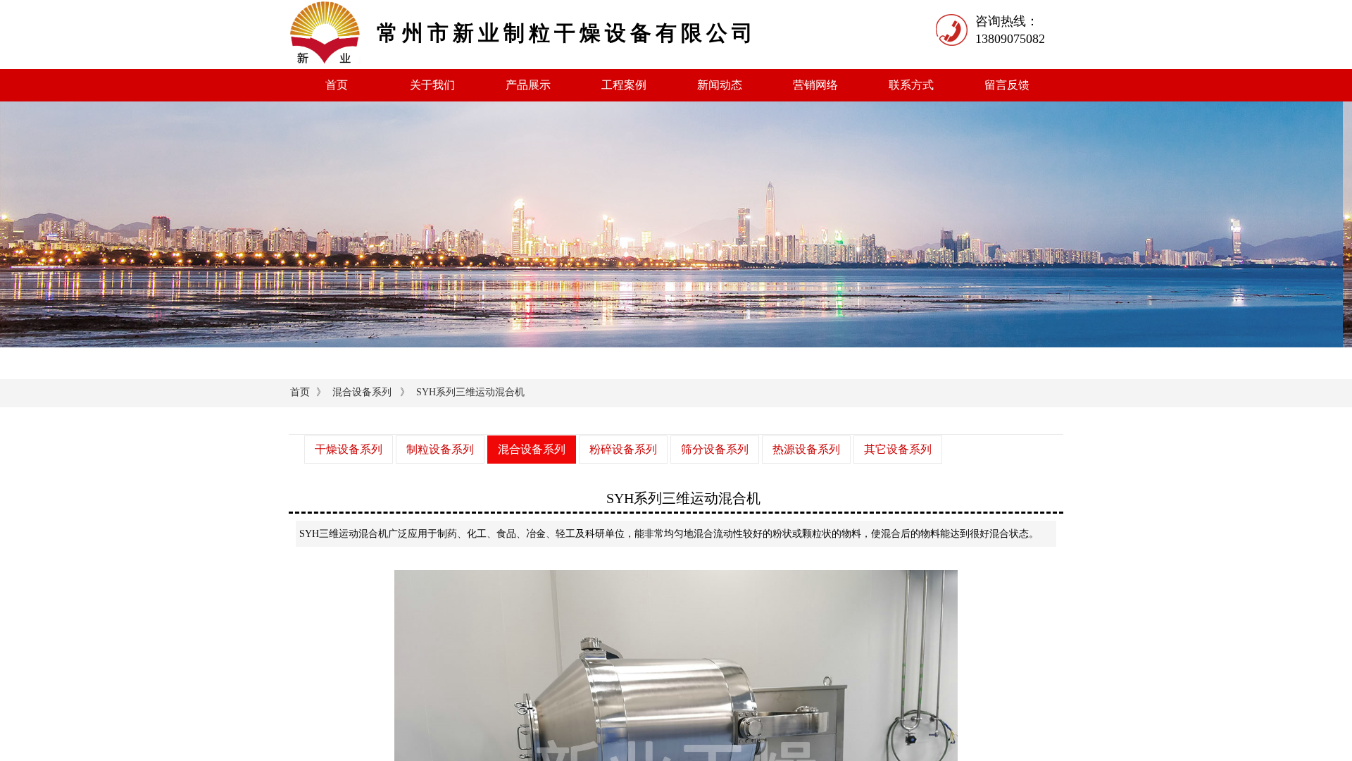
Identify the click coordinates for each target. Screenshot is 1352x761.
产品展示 (528, 85)
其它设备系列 (898, 449)
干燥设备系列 (348, 449)
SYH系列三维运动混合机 (470, 392)
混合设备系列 (362, 392)
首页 (336, 85)
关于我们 (432, 85)
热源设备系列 (806, 449)
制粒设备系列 (440, 449)
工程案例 (623, 85)
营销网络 (815, 85)
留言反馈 (1006, 85)
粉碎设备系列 (623, 449)
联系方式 (911, 85)
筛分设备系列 (715, 449)
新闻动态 (719, 85)
